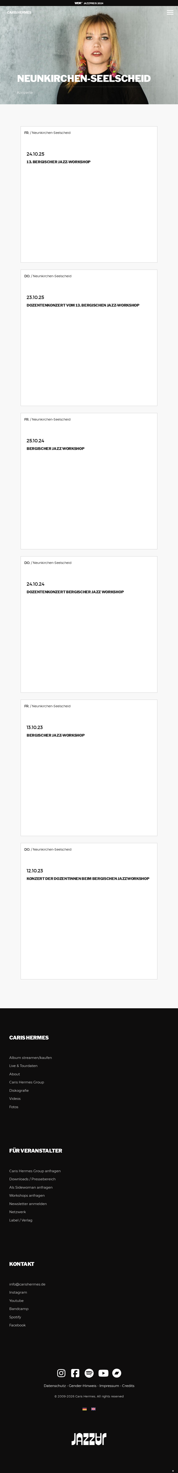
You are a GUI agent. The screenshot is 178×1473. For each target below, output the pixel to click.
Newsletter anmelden (28, 1204)
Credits (128, 1386)
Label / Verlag (20, 1220)
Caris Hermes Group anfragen (35, 1171)
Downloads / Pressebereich (32, 1179)
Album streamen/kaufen (30, 1058)
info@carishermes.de (27, 1284)
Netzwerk (17, 1212)
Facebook (17, 1325)
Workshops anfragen (27, 1195)
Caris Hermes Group (26, 1082)
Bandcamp (19, 1309)
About (14, 1074)
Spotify (15, 1317)
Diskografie (19, 1091)
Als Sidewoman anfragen (31, 1187)
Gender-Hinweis (82, 1386)
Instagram (18, 1292)
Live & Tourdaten (23, 1066)
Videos (15, 1099)
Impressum (109, 1386)
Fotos (13, 1107)
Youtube (16, 1301)
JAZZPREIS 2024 (93, 3)
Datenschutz (55, 1386)
